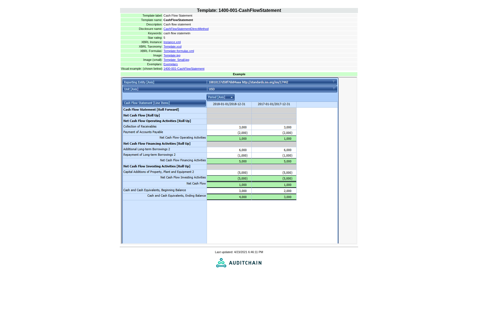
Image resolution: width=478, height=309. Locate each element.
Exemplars (170, 64)
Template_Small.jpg (176, 59)
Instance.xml (172, 42)
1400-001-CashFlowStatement (183, 68)
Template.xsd (172, 46)
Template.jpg (171, 55)
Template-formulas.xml (178, 51)
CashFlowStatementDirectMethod (186, 28)
